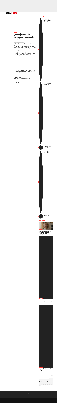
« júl (39, 386)
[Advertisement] (28, 6)
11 (41, 381)
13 (45, 381)
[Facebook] (14, 42)
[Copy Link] (23, 42)
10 (39, 381)
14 (47, 381)
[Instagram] (20, 42)
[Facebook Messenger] (16, 42)
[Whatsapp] (18, 42)
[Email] (22, 42)
